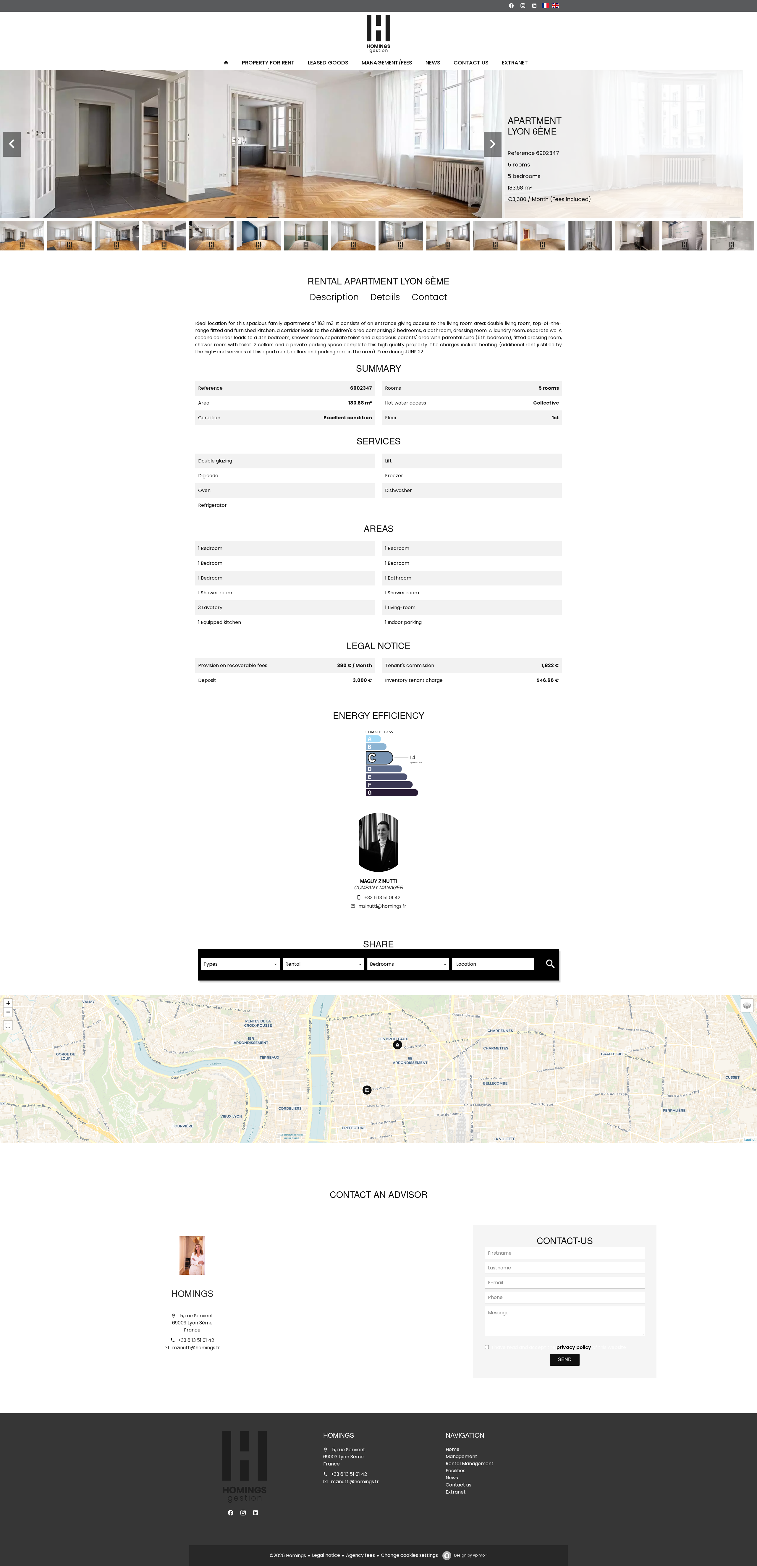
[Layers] (746, 1005)
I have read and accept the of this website (559, 1347)
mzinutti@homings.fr (382, 906)
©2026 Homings (288, 1555)
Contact (429, 297)
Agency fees (360, 1555)
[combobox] (240, 964)
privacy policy (574, 1347)
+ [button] (8, 1003)
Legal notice (326, 1555)
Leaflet (750, 1139)
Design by (470, 1555)
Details (385, 297)
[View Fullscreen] (8, 1025)
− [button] (8, 1012)
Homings (192, 1294)
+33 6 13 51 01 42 (382, 897)
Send (565, 1360)
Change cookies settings (409, 1555)
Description (334, 297)
